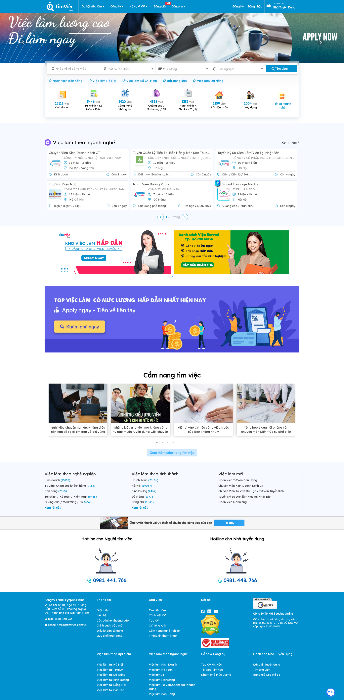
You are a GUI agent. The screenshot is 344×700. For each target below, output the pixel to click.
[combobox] (128, 68)
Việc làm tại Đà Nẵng (111, 675)
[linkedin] (210, 611)
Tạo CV (154, 620)
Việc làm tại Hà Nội (110, 664)
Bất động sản (176, 81)
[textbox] (128, 69)
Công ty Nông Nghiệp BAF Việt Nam (92, 158)
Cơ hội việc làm (92, 6)
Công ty (116, 6)
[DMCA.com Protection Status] (210, 625)
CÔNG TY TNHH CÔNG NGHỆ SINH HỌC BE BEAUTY (179, 158)
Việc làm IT (156, 675)
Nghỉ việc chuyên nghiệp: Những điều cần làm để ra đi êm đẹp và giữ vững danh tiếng (78, 432)
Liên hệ (101, 615)
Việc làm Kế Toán (161, 670)
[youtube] (217, 611)
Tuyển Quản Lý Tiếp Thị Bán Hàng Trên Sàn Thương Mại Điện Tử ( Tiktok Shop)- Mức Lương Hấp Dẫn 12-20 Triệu (172, 153)
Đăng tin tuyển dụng (266, 664)
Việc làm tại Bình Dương (113, 680)
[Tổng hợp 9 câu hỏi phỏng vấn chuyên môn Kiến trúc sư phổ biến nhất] (266, 403)
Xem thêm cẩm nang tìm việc (172, 453)
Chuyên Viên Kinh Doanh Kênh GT (74, 153)
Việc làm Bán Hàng (162, 694)
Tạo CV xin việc (211, 664)
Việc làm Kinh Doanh (163, 664)
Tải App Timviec (212, 670)
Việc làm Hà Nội (104, 81)
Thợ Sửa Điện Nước (63, 184)
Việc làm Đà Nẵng (210, 81)
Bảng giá (161, 5)
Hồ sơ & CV (137, 6)
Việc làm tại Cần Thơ (110, 690)
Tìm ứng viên (261, 670)
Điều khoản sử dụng (110, 630)
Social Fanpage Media (240, 184)
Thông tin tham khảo (163, 635)
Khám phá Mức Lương (216, 675)
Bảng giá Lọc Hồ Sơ (266, 675)
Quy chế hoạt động (109, 635)
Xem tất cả (52, 507)
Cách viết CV (157, 615)
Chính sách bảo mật (110, 625)
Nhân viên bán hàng (67, 81)
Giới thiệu (103, 610)
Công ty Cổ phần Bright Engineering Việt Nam (264, 158)
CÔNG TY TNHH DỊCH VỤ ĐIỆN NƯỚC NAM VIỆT (95, 189)
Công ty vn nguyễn (164, 189)
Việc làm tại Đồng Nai (111, 685)
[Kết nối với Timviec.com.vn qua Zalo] (330, 692)
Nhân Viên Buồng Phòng (151, 184)
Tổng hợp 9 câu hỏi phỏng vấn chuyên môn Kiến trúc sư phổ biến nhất (266, 432)
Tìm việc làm (157, 610)
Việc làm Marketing (162, 680)
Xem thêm (289, 142)
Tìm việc (281, 69)
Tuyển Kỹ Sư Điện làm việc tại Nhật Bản (248, 153)
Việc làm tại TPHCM (110, 670)
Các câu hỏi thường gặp (113, 620)
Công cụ (177, 6)
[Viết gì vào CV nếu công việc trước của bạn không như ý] (203, 403)
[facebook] (203, 611)
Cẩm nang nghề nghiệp (164, 630)
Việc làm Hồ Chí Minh (141, 81)
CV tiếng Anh (157, 625)
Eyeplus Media (244, 189)
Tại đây (229, 523)
